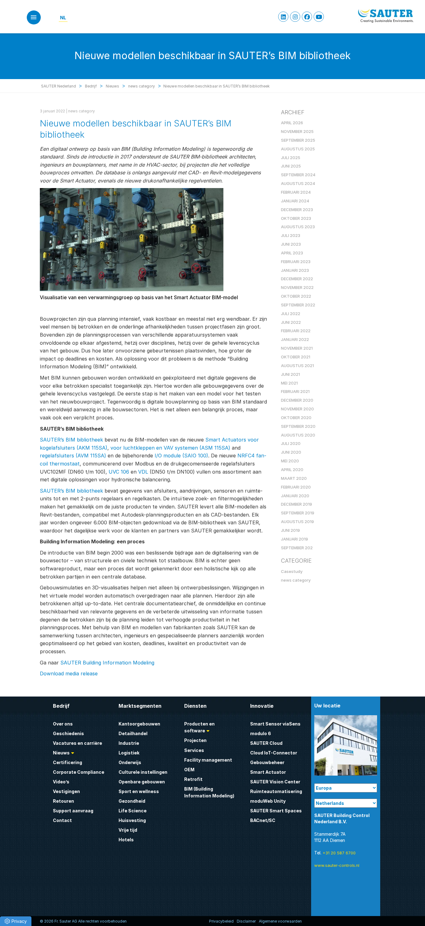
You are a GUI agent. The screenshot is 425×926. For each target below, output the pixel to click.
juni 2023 (291, 244)
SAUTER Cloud (266, 743)
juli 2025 (290, 157)
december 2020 (297, 400)
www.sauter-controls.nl (336, 865)
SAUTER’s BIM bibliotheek (71, 440)
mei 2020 (290, 460)
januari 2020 (295, 495)
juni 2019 (290, 530)
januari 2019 (294, 538)
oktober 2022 (296, 296)
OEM (189, 769)
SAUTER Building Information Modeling (107, 662)
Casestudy (291, 571)
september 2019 (297, 512)
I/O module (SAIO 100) (181, 455)
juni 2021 (290, 374)
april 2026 (292, 122)
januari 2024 (295, 200)
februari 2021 (295, 391)
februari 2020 (296, 486)
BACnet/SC (262, 820)
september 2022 (298, 304)
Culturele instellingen (143, 772)
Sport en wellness (139, 791)
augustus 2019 (297, 521)
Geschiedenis (68, 733)
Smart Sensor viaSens (275, 723)
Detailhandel (133, 733)
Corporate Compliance (78, 772)
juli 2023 (290, 235)
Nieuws (61, 752)
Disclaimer (246, 921)
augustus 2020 (298, 434)
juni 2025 (291, 165)
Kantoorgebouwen (139, 723)
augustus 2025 (298, 148)
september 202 (297, 547)
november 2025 (297, 131)
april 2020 (292, 469)
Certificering (67, 762)
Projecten (195, 740)
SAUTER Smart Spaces (276, 810)
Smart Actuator (268, 772)
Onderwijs (130, 762)
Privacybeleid (221, 921)
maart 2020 (294, 478)
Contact (62, 820)
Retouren (63, 801)
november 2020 (297, 408)
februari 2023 (296, 261)
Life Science (133, 810)
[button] (15, 921)
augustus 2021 (297, 365)
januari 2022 (295, 339)
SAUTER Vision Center (275, 781)
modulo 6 (260, 733)
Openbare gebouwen (142, 781)
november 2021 (297, 348)
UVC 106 (119, 472)
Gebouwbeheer (267, 762)
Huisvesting (132, 820)
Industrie (129, 743)
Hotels (126, 839)
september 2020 (298, 426)
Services (194, 750)
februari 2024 (296, 192)
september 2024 (298, 174)
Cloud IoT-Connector (273, 752)
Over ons (63, 723)
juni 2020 (291, 452)
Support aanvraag (73, 810)
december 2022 (297, 278)
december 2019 (296, 504)
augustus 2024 (298, 183)
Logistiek (129, 752)
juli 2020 (291, 443)
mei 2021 (289, 382)
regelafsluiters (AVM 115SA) (73, 455)
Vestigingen (66, 791)
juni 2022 (291, 322)
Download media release (69, 673)
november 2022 (297, 287)
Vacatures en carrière (77, 743)
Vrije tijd (128, 830)
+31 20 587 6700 (339, 852)
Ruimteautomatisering (276, 791)
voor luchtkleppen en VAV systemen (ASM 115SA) (170, 448)
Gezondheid (132, 801)
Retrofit (193, 779)
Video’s (61, 781)
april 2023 (292, 252)
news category (81, 111)
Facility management (208, 760)
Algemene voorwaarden (280, 921)
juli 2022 (290, 313)
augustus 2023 (298, 226)
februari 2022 (296, 330)
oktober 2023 (296, 218)
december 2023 (297, 209)
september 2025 (298, 140)
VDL (143, 472)
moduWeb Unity (268, 801)
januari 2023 (295, 270)
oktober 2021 (295, 356)
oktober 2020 (296, 417)
